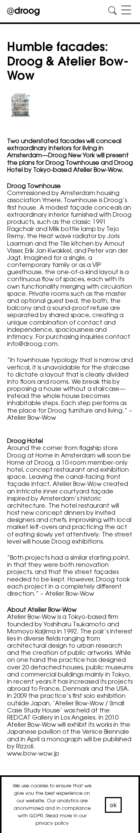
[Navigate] (126, 11)
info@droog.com (32, 344)
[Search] (112, 11)
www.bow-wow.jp (33, 754)
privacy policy (52, 823)
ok (113, 805)
